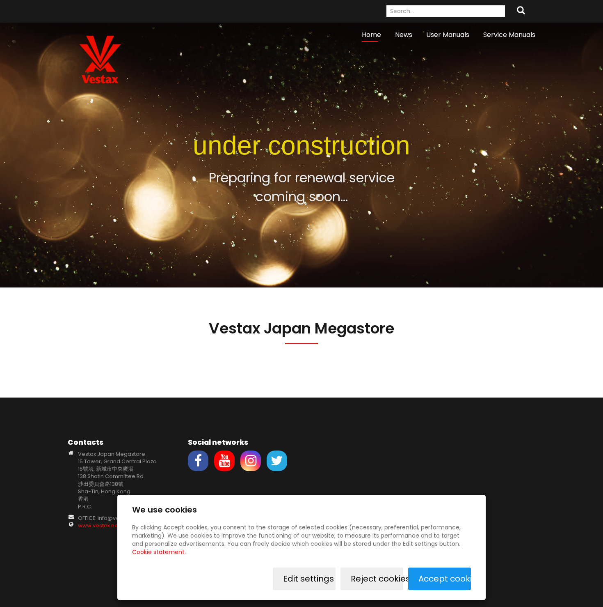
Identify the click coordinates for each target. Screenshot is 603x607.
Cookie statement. (159, 552)
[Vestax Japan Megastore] (100, 59)
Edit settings (308, 578)
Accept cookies (444, 578)
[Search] (521, 11)
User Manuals (447, 34)
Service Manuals (509, 34)
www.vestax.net (99, 525)
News (403, 34)
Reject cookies (377, 578)
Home (371, 34)
